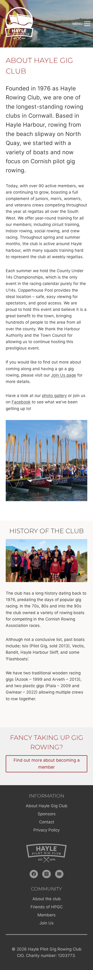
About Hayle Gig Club (46, 805)
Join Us (46, 923)
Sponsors (47, 813)
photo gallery (54, 395)
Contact (46, 822)
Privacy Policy (46, 830)
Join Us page (63, 375)
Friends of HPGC (47, 907)
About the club (46, 898)
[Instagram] (46, 874)
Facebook (21, 402)
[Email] (59, 874)
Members (46, 915)
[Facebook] (34, 874)
